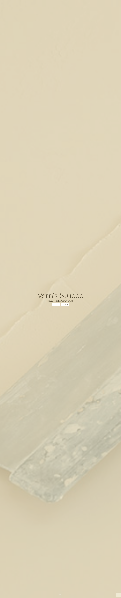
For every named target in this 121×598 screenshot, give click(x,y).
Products (56, 305)
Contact (65, 305)
